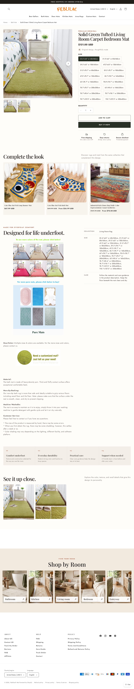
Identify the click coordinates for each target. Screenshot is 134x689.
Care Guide (41, 649)
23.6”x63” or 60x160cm (89, 59)
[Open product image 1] (18, 502)
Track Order (41, 652)
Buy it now (104, 125)
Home (5, 22)
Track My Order (10, 646)
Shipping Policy (74, 642)
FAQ (6, 652)
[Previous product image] (7, 63)
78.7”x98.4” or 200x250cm (90, 93)
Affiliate (7, 656)
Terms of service (61, 682)
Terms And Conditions (77, 646)
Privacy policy (49, 682)
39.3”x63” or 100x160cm (89, 64)
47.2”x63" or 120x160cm (112, 64)
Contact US (9, 642)
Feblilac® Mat (14, 682)
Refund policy (38, 682)
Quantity (82, 106)
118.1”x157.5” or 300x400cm (115, 99)
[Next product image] (68, 63)
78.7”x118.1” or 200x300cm (115, 93)
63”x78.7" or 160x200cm (89, 82)
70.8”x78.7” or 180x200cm (113, 82)
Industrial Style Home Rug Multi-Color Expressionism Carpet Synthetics (105, 206)
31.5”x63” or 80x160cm (111, 59)
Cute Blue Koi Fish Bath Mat (57, 205)
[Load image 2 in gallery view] (24, 106)
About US (8, 639)
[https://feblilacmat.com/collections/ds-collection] (38, 277)
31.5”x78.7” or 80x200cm (89, 70)
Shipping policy (74, 682)
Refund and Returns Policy (79, 649)
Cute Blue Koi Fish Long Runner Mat (18, 205)
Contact (39, 656)
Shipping (40, 642)
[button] (9, 9)
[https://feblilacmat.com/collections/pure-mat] (38, 310)
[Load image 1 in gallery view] (10, 106)
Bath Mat (14, 22)
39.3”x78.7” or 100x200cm (114, 70)
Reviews (7, 649)
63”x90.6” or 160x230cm (114, 87)
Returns (39, 646)
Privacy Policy (74, 639)
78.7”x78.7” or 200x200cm (90, 87)
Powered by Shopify (25, 682)
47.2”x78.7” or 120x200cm (90, 76)
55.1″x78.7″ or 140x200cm (114, 76)
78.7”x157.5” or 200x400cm (90, 99)
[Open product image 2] (50, 502)
